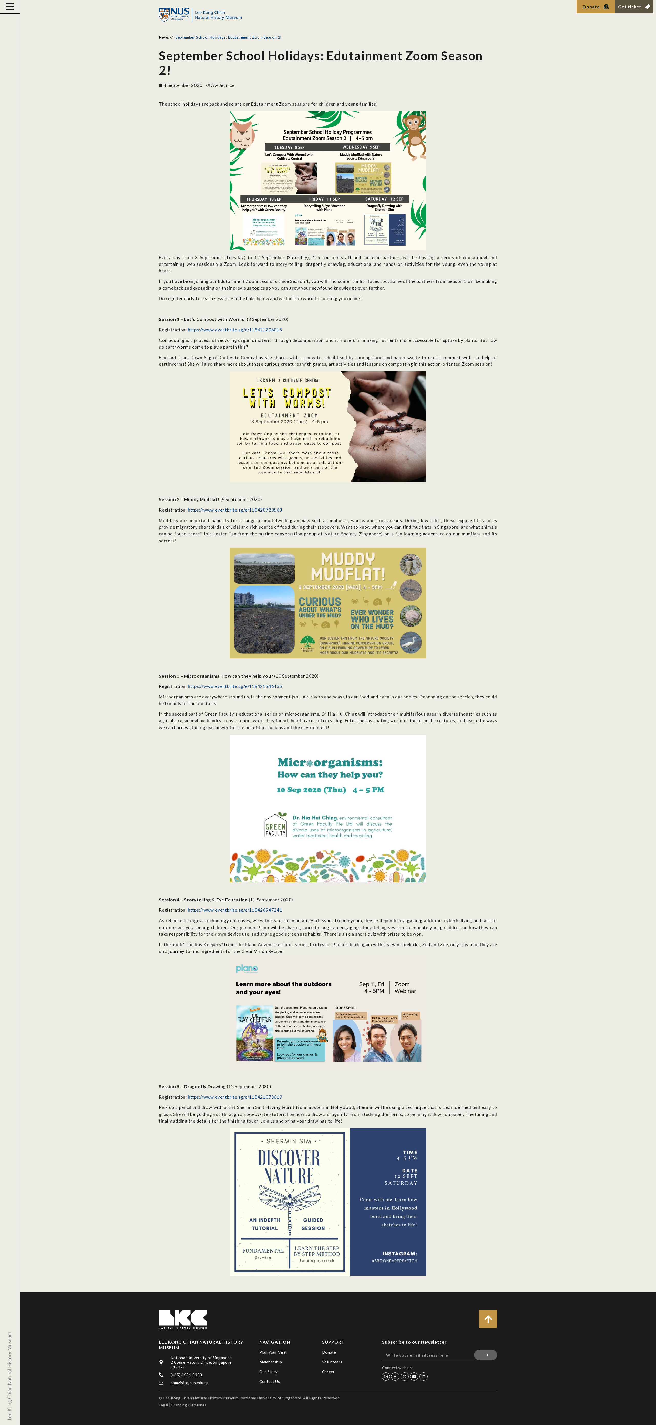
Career (328, 1371)
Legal (163, 1405)
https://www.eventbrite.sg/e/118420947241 (235, 910)
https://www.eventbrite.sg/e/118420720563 (235, 510)
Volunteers (332, 1362)
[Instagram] (386, 1376)
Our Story (268, 1371)
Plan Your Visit (273, 1352)
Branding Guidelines (189, 1405)
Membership (270, 1362)
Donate (329, 1352)
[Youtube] (414, 1376)
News (164, 37)
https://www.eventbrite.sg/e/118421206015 (235, 329)
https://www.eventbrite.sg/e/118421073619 (235, 1097)
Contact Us (269, 1381)
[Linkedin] (423, 1376)
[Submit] (485, 1355)
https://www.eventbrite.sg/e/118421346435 (235, 686)
